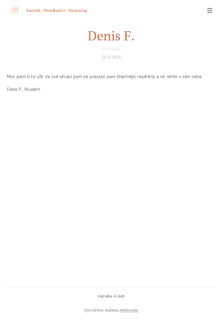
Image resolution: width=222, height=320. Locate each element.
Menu (209, 10)
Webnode (129, 310)
